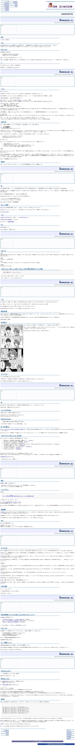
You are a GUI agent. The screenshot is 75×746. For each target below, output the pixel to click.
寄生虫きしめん (5, 678)
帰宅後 (3, 161)
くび (2, 299)
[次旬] (16, 6)
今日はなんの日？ (6, 671)
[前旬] (16, 4)
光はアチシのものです (6, 217)
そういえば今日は (6, 410)
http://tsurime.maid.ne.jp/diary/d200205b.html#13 (64, 171)
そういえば (4, 374)
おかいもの (4, 49)
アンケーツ (4, 207)
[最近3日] (15, 1)
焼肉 (2, 480)
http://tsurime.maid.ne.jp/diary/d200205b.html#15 (64, 284)
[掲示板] (7, 9)
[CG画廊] (7, 7)
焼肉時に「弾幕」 (4, 483)
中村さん (19, 100)
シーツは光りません (22, 217)
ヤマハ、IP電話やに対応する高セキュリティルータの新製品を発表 (18, 496)
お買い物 (3, 122)
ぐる (2, 42)
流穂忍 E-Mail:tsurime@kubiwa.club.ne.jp (56, 744)
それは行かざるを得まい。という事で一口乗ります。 (14, 619)
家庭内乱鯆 (4, 311)
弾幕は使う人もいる (6, 456)
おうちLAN (4, 548)
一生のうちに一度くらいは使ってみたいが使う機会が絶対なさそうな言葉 (22, 269)
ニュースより (4, 489)
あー (2, 224)
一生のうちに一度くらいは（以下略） (11, 435)
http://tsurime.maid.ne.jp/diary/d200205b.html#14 (64, 236)
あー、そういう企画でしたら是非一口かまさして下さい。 (15, 620)
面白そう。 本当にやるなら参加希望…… (11, 621)
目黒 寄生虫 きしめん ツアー (9, 681)
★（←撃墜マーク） (6, 642)
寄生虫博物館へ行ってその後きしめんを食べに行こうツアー (18, 614)
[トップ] (7, 1)
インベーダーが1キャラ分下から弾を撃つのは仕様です (13, 429)
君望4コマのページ (6, 512)
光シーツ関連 (4, 205)
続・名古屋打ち (5, 426)
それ (3, 308)
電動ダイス (15, 45)
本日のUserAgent (6, 419)
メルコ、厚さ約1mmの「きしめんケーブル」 (12, 501)
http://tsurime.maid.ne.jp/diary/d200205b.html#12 (64, 74)
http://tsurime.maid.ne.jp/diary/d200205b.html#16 (64, 387)
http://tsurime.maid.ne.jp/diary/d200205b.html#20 (64, 656)
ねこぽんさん (22, 442)
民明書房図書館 (11, 221)
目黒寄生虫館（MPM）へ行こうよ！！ (11, 684)
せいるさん (56, 444)
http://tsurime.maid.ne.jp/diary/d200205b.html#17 (64, 466)
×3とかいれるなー (5, 211)
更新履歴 (3, 509)
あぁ (2, 520)
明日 (2, 37)
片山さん (31, 440)
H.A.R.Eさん (22, 445)
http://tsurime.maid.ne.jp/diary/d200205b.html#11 (64, 22)
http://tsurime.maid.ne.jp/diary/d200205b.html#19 (64, 600)
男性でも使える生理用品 (7, 219)
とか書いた (2, 617)
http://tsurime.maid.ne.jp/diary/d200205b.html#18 (64, 533)
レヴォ (3, 89)
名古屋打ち (4, 322)
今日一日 (3, 250)
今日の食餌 (4, 586)
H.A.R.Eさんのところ (6, 45)
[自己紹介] (6, 3)
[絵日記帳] (6, 5)
